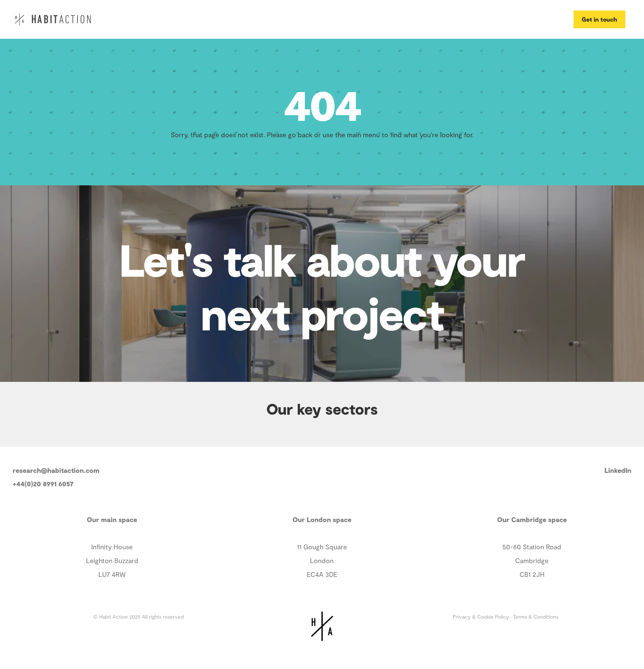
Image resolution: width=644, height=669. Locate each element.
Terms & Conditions (535, 616)
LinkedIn (617, 470)
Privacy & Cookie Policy (481, 616)
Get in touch (599, 18)
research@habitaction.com (56, 470)
